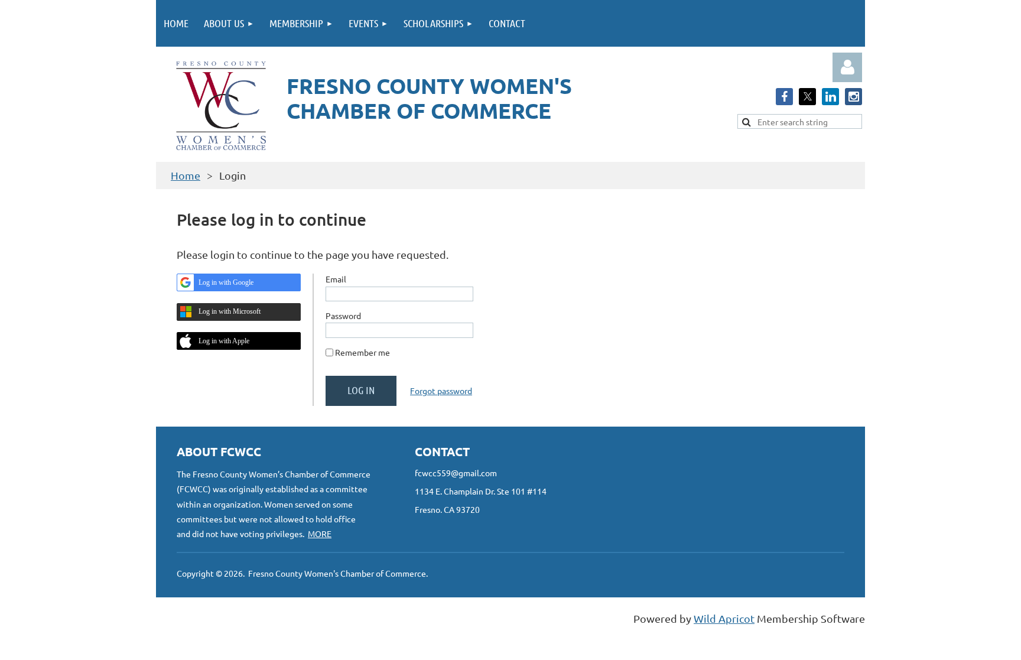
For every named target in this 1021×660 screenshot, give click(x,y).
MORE (319, 533)
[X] (807, 96)
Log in (847, 67)
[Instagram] (853, 96)
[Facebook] (784, 96)
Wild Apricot (724, 618)
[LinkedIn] (830, 96)
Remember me (362, 352)
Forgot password (441, 390)
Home (185, 175)
